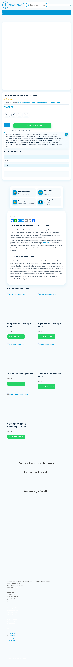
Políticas (9, 606)
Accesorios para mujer (24, 102)
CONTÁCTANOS (11, 623)
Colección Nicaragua (47, 102)
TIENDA (13, 621)
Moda (54, 102)
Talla (5, 111)
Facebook (45, 279)
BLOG (8, 621)
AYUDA (9, 619)
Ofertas (58, 102)
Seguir (14, 633)
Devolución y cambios (13, 610)
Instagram (53, 279)
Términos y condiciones (13, 608)
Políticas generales (12, 612)
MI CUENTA (14, 619)
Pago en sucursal (11, 614)
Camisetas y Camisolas (36, 102)
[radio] (7, 115)
